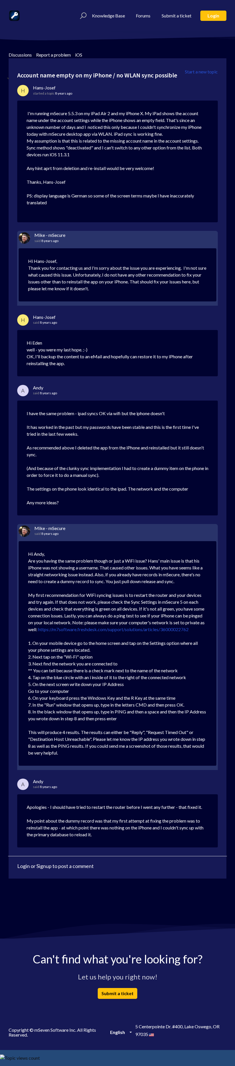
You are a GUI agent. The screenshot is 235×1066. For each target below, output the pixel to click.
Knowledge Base (108, 15)
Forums (143, 15)
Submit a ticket (176, 15)
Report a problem (53, 54)
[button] (82, 15)
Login (213, 15)
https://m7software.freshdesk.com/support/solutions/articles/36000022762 (113, 629)
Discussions (20, 54)
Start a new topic (201, 71)
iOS (78, 54)
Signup (44, 866)
